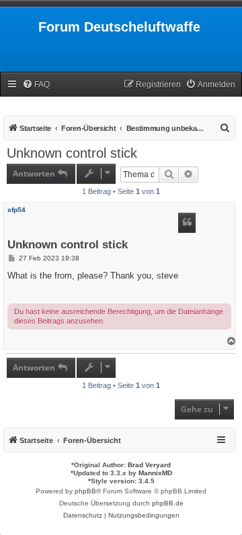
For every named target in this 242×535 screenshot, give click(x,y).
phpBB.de (168, 503)
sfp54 (16, 209)
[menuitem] (36, 85)
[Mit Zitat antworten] (187, 223)
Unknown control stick (72, 153)
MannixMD (155, 473)
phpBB (85, 491)
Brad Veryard (149, 465)
